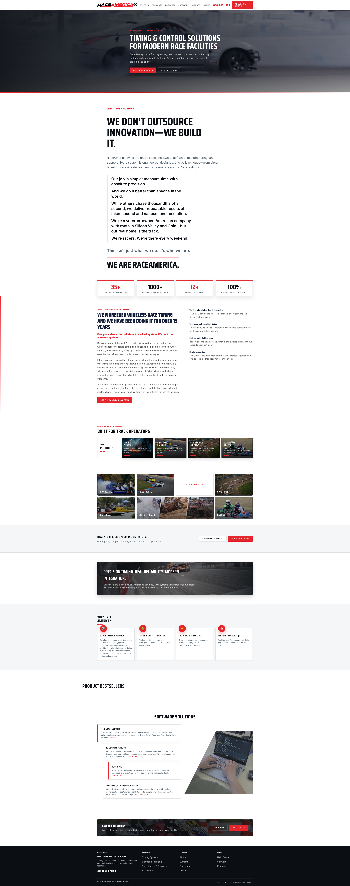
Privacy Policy (222, 882)
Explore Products (143, 70)
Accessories (148, 870)
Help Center (223, 857)
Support (196, 5)
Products (157, 5)
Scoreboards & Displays (154, 866)
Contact (184, 870)
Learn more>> (115, 738)
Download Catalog (212, 539)
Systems (144, 5)
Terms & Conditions (237, 882)
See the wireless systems (114, 400)
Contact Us (238, 828)
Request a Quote (240, 5)
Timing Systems (150, 857)
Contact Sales (169, 70)
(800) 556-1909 (221, 5)
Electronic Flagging (152, 861)
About (206, 5)
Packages (170, 5)
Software (183, 5)
